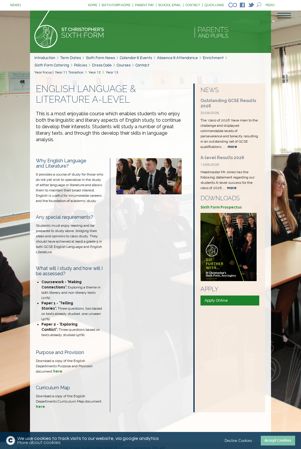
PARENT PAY (146, 5)
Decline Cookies (238, 440)
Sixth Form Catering (51, 65)
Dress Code (102, 65)
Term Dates (70, 58)
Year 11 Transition (69, 72)
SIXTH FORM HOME (117, 5)
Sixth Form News (100, 58)
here (57, 371)
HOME (94, 5)
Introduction (44, 58)
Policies (80, 65)
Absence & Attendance (177, 58)
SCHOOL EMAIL (171, 5)
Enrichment (213, 58)
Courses (124, 65)
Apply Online (216, 300)
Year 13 (112, 72)
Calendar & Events (136, 58)
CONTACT (194, 5)
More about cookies (39, 442)
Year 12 (94, 72)
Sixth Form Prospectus (221, 207)
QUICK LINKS (214, 5)
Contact (142, 65)
